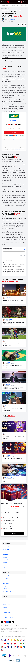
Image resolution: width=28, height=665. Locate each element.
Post (24, 255)
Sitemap (4, 615)
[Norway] (11, 647)
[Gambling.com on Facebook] (7, 622)
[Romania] (18, 647)
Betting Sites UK (6, 552)
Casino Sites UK (6, 546)
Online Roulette (6, 583)
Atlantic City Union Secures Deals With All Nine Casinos (13, 301)
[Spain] (21, 647)
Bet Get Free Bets (14, 124)
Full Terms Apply (17, 149)
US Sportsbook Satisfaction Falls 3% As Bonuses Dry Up (12, 409)
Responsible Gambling (7, 612)
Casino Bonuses (6, 578)
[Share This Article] (19, 24)
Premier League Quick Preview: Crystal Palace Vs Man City (12, 344)
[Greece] (8, 643)
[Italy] (24, 643)
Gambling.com (3, 8)
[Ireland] (21, 643)
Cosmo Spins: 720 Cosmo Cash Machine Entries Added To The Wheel (12, 459)
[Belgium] (11, 640)
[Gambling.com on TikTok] (13, 622)
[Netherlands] (5, 647)
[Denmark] (2, 643)
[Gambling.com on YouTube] (5, 622)
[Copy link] (25, 24)
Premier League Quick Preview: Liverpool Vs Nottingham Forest (13, 323)
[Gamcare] (9, 656)
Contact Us (5, 607)
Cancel (21, 255)
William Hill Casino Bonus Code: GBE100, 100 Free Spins (13, 437)
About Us (4, 599)
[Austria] (8, 640)
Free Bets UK (5, 586)
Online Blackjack (6, 581)
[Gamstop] (4, 655)
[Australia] (5, 640)
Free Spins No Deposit (7, 591)
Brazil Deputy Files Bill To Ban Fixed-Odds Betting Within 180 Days (13, 366)
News (8, 8)
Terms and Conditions (6, 634)
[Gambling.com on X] (2, 622)
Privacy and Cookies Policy (19, 634)
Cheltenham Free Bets (7, 567)
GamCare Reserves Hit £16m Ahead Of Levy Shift (13, 480)
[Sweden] (24, 647)
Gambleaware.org (16, 139)
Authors (4, 602)
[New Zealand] (8, 647)
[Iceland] (11, 643)
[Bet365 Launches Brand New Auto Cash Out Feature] (2, 640)
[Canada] (21, 640)
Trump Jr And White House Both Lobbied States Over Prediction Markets (13, 387)
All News (23, 418)
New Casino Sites (6, 559)
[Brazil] (18, 640)
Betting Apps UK (6, 554)
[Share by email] (22, 24)
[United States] (2, 650)
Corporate (5, 609)
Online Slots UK (6, 575)
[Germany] (5, 643)
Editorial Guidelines (6, 604)
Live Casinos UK (6, 549)
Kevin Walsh (7, 362)
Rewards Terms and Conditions (8, 617)
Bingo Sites (5, 557)
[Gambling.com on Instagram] (10, 622)
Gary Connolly (12, 19)
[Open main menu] (2, 2)
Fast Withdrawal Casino (7, 588)
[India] (18, 643)
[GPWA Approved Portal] (18, 660)
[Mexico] (2, 647)
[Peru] (15, 647)
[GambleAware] (17, 656)
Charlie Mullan (8, 297)
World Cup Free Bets (7, 565)
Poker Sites (5, 562)
